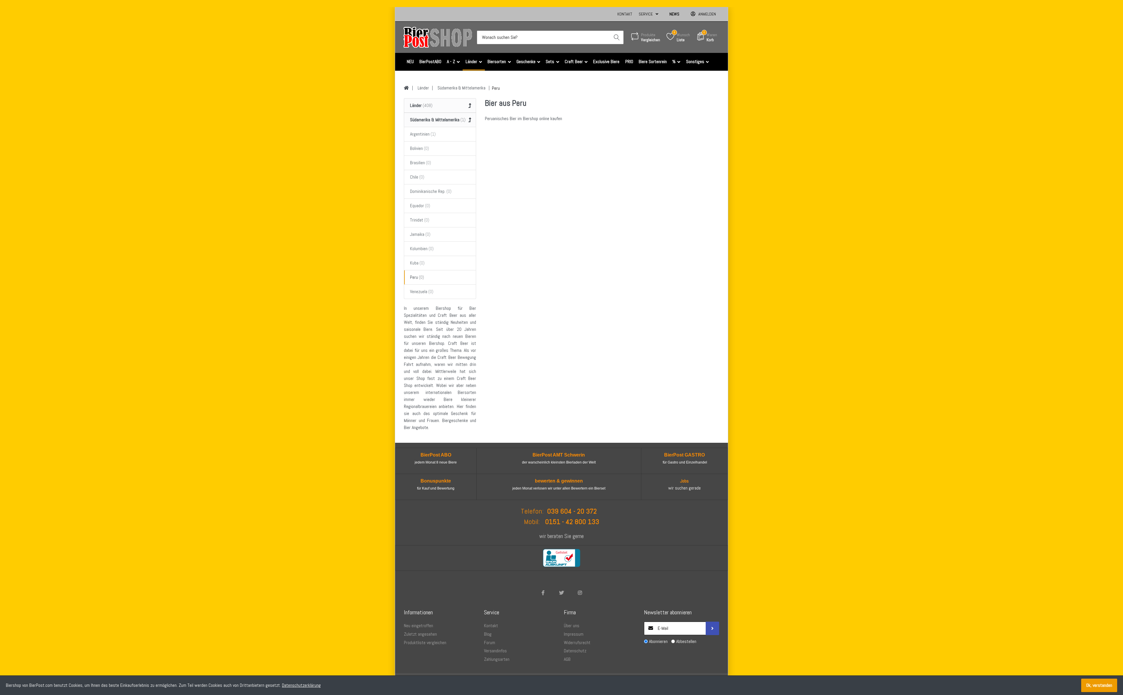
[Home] (406, 88)
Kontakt (624, 14)
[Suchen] (616, 37)
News (674, 14)
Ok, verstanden (1099, 685)
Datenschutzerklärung (301, 685)
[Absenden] (712, 628)
